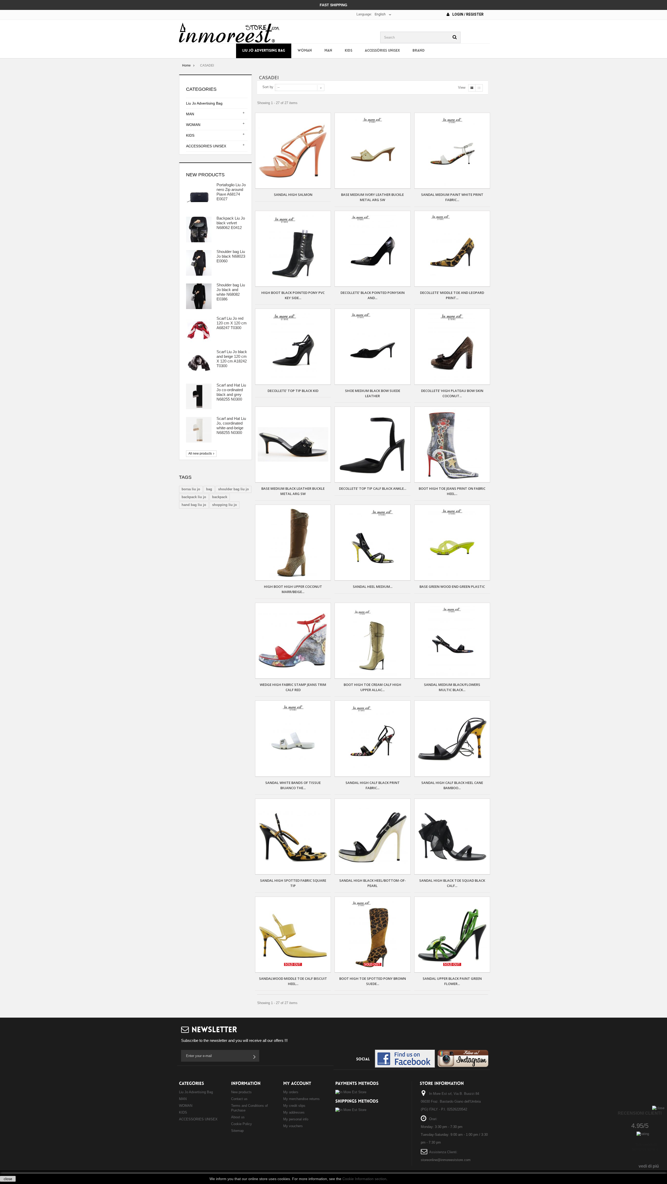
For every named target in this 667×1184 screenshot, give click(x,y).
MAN (328, 51)
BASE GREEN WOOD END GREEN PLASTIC (452, 586)
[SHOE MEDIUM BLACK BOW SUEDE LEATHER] (372, 346)
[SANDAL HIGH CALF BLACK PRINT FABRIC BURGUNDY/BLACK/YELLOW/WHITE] (372, 738)
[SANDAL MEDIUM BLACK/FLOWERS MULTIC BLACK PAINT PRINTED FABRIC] (452, 640)
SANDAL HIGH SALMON (293, 194)
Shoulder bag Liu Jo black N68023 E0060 (231, 256)
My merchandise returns (301, 1099)
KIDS (348, 51)
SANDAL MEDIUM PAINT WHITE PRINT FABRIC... (452, 197)
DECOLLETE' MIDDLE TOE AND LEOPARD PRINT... (452, 295)
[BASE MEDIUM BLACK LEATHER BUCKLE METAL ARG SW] (293, 444)
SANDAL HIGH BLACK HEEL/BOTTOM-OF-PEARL (372, 883)
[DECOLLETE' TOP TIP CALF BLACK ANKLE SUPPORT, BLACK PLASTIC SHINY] (372, 444)
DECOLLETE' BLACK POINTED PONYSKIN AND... (373, 295)
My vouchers (293, 1126)
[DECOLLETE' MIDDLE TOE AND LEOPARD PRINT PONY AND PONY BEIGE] (452, 248)
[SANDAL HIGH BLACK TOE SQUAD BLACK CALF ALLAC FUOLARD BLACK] (452, 836)
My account (297, 1084)
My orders (290, 1092)
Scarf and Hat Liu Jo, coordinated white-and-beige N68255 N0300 (231, 425)
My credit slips (294, 1106)
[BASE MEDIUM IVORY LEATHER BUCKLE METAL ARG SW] (372, 150)
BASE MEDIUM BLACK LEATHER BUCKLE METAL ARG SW (293, 491)
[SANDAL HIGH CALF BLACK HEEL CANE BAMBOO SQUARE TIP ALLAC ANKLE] (452, 738)
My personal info (295, 1119)
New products (205, 174)
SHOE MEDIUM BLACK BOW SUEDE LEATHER (372, 393)
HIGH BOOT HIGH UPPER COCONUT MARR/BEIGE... (293, 589)
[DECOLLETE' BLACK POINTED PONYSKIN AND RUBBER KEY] (372, 248)
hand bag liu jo (194, 505)
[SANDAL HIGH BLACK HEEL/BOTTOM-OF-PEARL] (372, 836)
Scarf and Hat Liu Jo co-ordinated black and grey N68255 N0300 (231, 392)
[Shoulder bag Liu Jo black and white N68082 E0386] (199, 296)
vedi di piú (649, 1166)
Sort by (267, 87)
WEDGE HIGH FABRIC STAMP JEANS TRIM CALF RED (293, 687)
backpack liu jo (194, 497)
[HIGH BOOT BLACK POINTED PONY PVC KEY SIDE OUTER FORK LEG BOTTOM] (293, 248)
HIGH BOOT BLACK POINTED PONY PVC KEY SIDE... (293, 295)
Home (186, 65)
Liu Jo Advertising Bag (263, 51)
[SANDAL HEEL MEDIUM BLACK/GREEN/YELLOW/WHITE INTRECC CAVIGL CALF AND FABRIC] (372, 542)
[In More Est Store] (229, 32)
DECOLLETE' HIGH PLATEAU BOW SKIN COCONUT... (452, 393)
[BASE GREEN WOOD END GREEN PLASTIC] (452, 542)
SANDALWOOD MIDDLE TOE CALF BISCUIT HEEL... (293, 981)
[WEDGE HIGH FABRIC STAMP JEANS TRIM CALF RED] (293, 640)
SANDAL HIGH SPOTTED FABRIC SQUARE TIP (293, 883)
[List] (479, 88)
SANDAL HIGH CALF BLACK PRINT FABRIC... (372, 785)
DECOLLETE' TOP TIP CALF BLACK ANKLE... (372, 488)
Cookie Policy (241, 1124)
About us (238, 1117)
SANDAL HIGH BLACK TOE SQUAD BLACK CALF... (452, 883)
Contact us (239, 1099)
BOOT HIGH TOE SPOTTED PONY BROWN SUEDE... (372, 981)
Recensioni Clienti (640, 1113)
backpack (219, 497)
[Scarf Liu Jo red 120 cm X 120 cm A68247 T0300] (199, 329)
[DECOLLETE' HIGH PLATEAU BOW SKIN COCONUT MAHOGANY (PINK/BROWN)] (452, 346)
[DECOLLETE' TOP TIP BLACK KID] (293, 346)
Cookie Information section (364, 1179)
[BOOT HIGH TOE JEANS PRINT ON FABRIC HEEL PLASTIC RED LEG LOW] (452, 444)
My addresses (294, 1112)
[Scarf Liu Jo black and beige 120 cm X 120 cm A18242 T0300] (199, 363)
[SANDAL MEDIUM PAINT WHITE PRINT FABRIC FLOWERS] (452, 150)
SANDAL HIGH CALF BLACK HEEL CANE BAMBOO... (452, 785)
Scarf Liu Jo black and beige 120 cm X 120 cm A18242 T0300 (232, 358)
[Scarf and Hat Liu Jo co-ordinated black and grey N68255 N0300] (199, 396)
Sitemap (237, 1131)
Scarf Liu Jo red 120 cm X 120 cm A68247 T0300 (232, 323)
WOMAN (305, 51)
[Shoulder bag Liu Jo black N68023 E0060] (199, 263)
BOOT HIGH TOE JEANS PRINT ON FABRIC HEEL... (452, 491)
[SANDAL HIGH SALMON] (293, 150)
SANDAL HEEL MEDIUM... (372, 586)
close (8, 1179)
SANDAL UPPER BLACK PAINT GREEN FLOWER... (452, 981)
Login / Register (468, 14)
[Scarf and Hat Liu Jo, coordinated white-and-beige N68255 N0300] (199, 430)
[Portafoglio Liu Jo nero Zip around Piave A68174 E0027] (199, 196)
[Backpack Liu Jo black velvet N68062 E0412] (199, 229)
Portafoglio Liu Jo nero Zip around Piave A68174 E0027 (231, 192)
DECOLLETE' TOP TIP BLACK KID (293, 390)
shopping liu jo (224, 505)
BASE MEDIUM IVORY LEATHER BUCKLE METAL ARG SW (372, 197)
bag (209, 489)
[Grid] (471, 88)
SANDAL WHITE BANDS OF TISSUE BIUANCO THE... (293, 785)
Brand (418, 51)
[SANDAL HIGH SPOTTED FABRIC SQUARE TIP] (293, 836)
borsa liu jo (191, 489)
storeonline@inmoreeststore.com (446, 1160)
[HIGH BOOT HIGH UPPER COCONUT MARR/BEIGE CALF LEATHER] (293, 542)
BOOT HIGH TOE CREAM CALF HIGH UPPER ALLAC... (372, 687)
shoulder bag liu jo (233, 489)
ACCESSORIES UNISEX (382, 51)
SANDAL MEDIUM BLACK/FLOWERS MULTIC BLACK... (452, 687)
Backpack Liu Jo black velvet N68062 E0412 (231, 223)
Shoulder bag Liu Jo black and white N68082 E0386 (231, 292)
